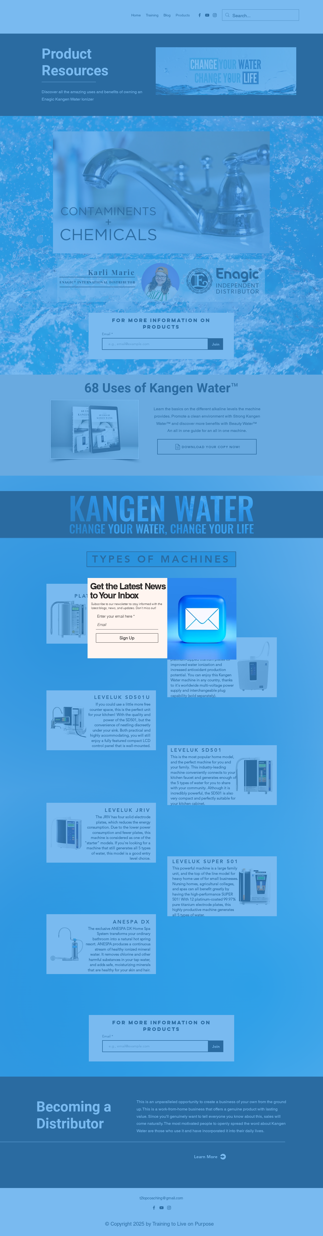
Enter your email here (114, 616)
